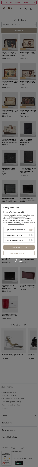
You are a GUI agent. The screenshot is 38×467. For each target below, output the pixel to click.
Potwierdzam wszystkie (19, 247)
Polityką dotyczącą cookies (17, 216)
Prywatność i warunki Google (16, 224)
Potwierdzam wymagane (19, 253)
